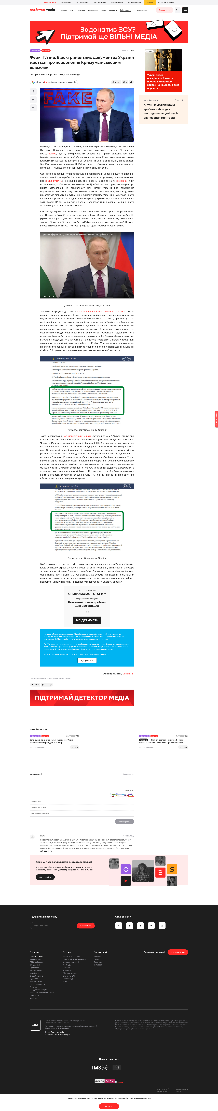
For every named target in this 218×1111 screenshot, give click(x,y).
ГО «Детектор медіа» (166, 3)
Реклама (66, 967)
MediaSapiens (66, 3)
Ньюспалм (34, 995)
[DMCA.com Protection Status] (99, 1082)
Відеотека (34, 979)
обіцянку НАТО (54, 180)
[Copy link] (33, 107)
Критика (81, 10)
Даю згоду (109, 1106)
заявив (52, 153)
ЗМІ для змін (35, 965)
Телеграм (98, 962)
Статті (72, 10)
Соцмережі (100, 952)
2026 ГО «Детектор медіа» (58, 1035)
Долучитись (87, 660)
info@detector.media (55, 1032)
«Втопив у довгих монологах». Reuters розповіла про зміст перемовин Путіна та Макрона (161, 741)
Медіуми (33, 998)
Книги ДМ (67, 965)
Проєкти (34, 952)
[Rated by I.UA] (119, 1082)
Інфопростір (125, 10)
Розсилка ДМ (68, 979)
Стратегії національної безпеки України (100, 311)
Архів (65, 981)
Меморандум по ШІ (71, 962)
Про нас (67, 952)
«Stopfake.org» (72, 74)
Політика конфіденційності (74, 959)
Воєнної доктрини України (77, 436)
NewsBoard (34, 973)
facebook (97, 956)
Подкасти (113, 10)
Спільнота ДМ (45, 877)
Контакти (67, 970)
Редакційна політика (71, 956)
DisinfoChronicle (117, 3)
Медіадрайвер (36, 970)
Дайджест (46, 51)
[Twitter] (33, 99)
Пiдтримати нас (178, 952)
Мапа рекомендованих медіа (42, 992)
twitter (96, 959)
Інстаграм (98, 965)
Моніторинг (93, 10)
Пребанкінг (34, 967)
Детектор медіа (50, 3)
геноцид (122, 180)
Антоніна (150, 3)
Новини (64, 10)
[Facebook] (33, 91)
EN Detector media (135, 3)
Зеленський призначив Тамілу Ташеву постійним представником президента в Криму (51, 741)
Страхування (164, 10)
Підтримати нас (69, 973)
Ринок (103, 10)
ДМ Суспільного (82, 3)
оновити (129, 790)
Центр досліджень (99, 3)
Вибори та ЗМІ (36, 981)
